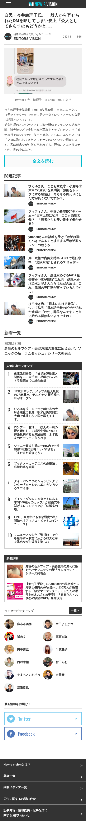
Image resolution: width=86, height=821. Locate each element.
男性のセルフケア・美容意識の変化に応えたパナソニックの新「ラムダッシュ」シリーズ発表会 (42, 348)
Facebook (26, 734)
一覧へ (75, 610)
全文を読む (43, 161)
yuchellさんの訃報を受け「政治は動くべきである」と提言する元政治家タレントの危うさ (55, 241)
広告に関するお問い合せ (20, 798)
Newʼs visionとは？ (17, 764)
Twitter (24, 719)
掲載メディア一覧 (15, 787)
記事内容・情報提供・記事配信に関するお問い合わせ (25, 813)
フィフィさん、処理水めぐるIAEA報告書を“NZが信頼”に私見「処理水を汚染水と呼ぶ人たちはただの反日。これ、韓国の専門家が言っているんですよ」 (55, 283)
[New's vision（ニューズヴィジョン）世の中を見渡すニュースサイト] (43, 7)
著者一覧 (9, 776)
